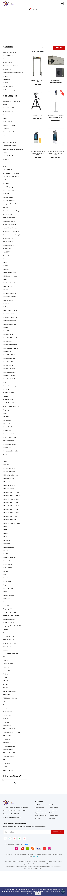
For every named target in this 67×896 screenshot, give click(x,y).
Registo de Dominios (40, 813)
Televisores (6, 670)
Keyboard (6, 464)
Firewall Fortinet (8, 341)
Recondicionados (8, 86)
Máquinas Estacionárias (10, 482)
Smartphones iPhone (9, 643)
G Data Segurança (8, 392)
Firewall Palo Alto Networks (11, 355)
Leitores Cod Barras (9, 468)
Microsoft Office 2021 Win (11, 512)
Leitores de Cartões (9, 471)
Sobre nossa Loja (39, 807)
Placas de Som (7, 567)
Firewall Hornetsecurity (10, 344)
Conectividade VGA (8, 111)
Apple (5, 166)
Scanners (6, 605)
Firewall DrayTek (8, 334)
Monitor (5, 533)
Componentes (7, 62)
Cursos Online (53, 810)
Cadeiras (5, 207)
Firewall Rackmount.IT (9, 358)
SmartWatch (7, 646)
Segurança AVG (7, 608)
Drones (5, 289)
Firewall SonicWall (8, 361)
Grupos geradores (8, 409)
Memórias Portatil (8, 488)
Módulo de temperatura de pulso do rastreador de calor (37, 153)
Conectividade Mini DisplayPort (12, 234)
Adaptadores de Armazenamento (13, 149)
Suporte (51, 804)
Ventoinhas (6, 705)
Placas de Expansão (9, 560)
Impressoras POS (8, 447)
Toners (5, 677)
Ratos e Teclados (8, 595)
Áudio (5, 180)
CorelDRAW (6, 252)
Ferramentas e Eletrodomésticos (13, 72)
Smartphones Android (9, 639)
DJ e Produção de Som (10, 283)
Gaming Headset (8, 399)
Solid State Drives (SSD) (10, 653)
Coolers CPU (7, 248)
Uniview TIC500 (37, 115)
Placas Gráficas (7, 121)
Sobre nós (37, 804)
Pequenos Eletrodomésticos (11, 557)
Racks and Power (8, 588)
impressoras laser (8, 440)
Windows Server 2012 (9, 746)
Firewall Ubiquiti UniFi (9, 372)
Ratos (5, 591)
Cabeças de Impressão (9, 204)
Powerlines (6, 578)
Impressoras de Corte (9, 437)
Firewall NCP (7, 351)
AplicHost (35, 856)
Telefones (6, 667)
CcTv (4, 59)
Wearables (6, 722)
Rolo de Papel (7, 598)
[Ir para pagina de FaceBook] (5, 838)
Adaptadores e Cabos (9, 52)
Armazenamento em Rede (11, 173)
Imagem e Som (7, 76)
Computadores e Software (11, 65)
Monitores (6, 536)
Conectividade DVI (8, 108)
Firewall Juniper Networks (10, 348)
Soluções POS (53, 818)
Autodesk (6, 183)
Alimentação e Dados (9, 156)
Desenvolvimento (54, 815)
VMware (5, 718)
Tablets (5, 660)
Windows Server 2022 (9, 756)
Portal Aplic (38, 810)
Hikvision (6, 416)
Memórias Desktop (9, 485)
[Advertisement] (33, 25)
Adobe (5, 152)
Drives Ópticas (7, 286)
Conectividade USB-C (9, 241)
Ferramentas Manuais (9, 324)
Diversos (6, 279)
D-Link (5, 258)
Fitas (4, 382)
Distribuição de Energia (10, 276)
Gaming (5, 396)
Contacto (51, 813)
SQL (4, 656)
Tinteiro (5, 674)
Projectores (6, 584)
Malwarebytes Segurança (10, 475)
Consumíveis (7, 69)
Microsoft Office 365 (9, 519)
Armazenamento (8, 55)
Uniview (5, 687)
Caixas (5, 104)
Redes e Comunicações (10, 89)
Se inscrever (57, 832)
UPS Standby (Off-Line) (10, 698)
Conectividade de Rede (10, 228)
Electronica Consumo (9, 293)
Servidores (6, 128)
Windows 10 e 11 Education (11, 729)
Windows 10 (7, 725)
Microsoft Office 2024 (10, 516)
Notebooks (6, 543)
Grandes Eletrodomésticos (11, 406)
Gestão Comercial (8, 403)
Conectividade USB (8, 238)
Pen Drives (6, 554)
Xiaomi (5, 766)
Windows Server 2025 (9, 759)
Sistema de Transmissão (10, 632)
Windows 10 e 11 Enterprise (11, 732)
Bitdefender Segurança (10, 190)
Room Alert (6, 602)
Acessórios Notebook (9, 142)
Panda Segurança (8, 547)
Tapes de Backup (8, 663)
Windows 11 (7, 735)
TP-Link (5, 680)
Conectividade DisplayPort (11, 231)
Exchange (6, 307)
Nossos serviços (53, 807)
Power (5, 574)
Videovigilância (7, 711)
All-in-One (6, 159)
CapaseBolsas (7, 214)
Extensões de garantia (10, 310)
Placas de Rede (7, 564)
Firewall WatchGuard (9, 375)
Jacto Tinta (6, 457)
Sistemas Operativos (9, 132)
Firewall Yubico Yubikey (10, 379)
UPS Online (6, 694)
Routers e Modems (9, 125)
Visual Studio (7, 715)
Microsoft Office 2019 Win (11, 506)
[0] (29, 9)
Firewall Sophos (8, 365)
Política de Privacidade (40, 815)
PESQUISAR (58, 48)
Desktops (6, 269)
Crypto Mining (7, 255)
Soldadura (6, 650)
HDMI (5, 413)
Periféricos (6, 83)
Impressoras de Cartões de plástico (13, 433)
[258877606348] (19, 838)
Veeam (5, 701)
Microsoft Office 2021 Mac (11, 509)
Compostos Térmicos (9, 224)
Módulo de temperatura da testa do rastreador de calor (56, 153)
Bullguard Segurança (9, 200)
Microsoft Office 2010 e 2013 (12, 492)
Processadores (7, 581)
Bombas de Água (8, 197)
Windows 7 (6, 739)
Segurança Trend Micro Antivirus (12, 626)
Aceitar (38, 893)
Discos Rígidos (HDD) (9, 272)
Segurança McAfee (9, 619)
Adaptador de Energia (9, 145)
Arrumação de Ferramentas (11, 176)
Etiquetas (6, 303)
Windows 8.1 (7, 742)
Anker (5, 162)
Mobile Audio (7, 530)
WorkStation (7, 763)
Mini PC (5, 526)
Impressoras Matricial (9, 444)
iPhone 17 (6, 454)
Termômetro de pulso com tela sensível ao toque (56, 116)
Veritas (5, 708)
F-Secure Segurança (9, 313)
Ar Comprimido (7, 169)
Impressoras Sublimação (10, 451)
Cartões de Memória (9, 217)
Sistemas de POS (8, 636)
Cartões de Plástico (9, 221)
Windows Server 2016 (9, 749)
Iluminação (6, 423)
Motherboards (7, 540)
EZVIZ (5, 114)
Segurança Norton (8, 622)
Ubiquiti (5, 684)
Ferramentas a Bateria (10, 317)
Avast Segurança (8, 186)
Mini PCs (5, 118)
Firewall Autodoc (8, 331)
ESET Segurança (8, 300)
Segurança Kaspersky (9, 612)
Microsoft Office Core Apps (11, 523)
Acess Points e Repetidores (11, 101)
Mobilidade (6, 79)
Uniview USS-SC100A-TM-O (37, 81)
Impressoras (7, 430)
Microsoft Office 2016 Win (11, 499)
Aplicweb (25, 844)
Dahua (5, 262)
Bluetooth (6, 193)
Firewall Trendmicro (9, 368)
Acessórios (6, 138)
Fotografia (6, 389)
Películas (5, 550)
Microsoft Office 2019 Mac (11, 502)
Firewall (5, 327)
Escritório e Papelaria (9, 296)
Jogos (5, 461)
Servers (5, 629)
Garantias (37, 818)
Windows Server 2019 (9, 753)
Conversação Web (8, 245)
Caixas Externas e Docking (11, 210)
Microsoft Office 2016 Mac (11, 495)
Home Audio (7, 420)
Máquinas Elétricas (8, 478)
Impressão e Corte (8, 427)
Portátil (5, 571)
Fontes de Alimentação (10, 385)
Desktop (5, 265)
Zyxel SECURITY (8, 770)
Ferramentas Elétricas (9, 320)
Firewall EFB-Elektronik (10, 337)
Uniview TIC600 (55, 80)
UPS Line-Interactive (9, 691)
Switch (5, 135)
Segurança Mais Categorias (11, 615)
